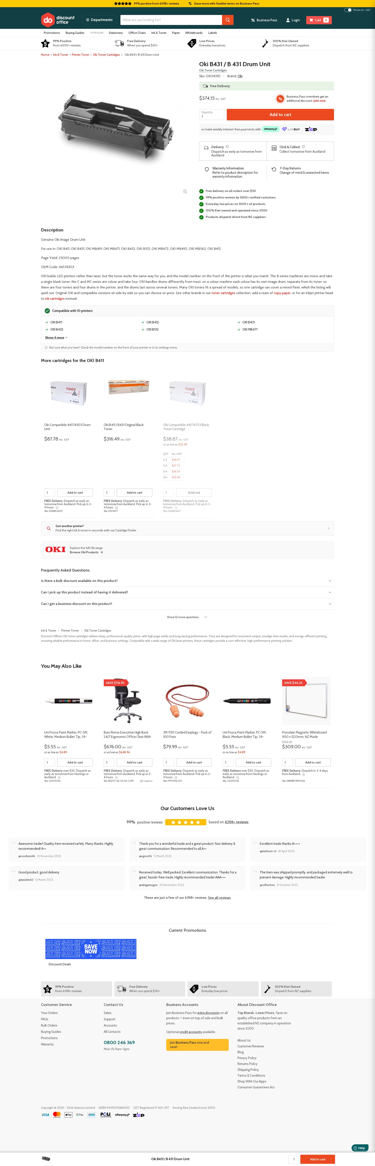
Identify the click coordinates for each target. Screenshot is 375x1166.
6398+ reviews (236, 822)
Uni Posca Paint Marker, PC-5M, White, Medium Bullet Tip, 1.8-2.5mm (66, 736)
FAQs (44, 1019)
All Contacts (112, 1032)
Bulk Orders (49, 1025)
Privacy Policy (247, 1058)
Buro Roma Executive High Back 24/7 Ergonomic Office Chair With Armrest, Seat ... (127, 736)
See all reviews (219, 898)
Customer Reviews (250, 1046)
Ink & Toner (158, 33)
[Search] (228, 20)
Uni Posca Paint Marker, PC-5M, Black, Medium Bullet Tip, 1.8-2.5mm (244, 736)
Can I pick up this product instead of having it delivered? (84, 592)
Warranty (47, 1044)
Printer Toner (80, 55)
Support (109, 1019)
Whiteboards (194, 33)
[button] (99, 20)
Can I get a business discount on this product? (76, 604)
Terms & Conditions (251, 1076)
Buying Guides (75, 33)
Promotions (52, 33)
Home (45, 55)
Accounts (110, 1025)
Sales (108, 1013)
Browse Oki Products (84, 552)
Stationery (116, 33)
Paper (176, 33)
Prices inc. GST (362, 9)
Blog (240, 1052)
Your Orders (49, 1013)
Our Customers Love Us (187, 808)
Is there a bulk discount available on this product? (79, 581)
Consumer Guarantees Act (256, 1087)
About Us (244, 1040)
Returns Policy (247, 1064)
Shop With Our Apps (251, 1081)
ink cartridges (55, 298)
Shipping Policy (248, 1070)
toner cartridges (223, 293)
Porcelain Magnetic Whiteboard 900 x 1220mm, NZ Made (304, 734)
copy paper (282, 293)
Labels (212, 33)
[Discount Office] (57, 20)
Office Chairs (137, 33)
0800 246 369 (119, 1042)
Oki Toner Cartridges (106, 55)
